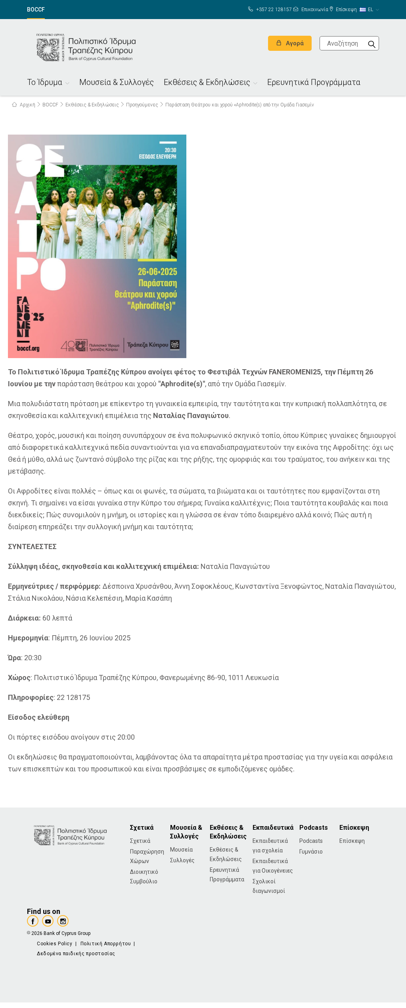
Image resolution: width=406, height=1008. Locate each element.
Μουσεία (181, 849)
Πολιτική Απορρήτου (105, 943)
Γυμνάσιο (311, 851)
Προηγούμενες (142, 105)
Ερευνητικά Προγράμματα (313, 83)
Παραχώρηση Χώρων (147, 856)
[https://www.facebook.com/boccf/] (33, 921)
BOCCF (36, 10)
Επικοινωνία (314, 9)
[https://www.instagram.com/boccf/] (63, 921)
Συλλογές (182, 860)
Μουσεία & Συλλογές (116, 83)
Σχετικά (140, 841)
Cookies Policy (54, 943)
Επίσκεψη (346, 9)
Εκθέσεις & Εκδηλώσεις (207, 83)
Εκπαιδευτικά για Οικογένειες (273, 866)
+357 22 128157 (273, 9)
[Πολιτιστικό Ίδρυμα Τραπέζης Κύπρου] (86, 47)
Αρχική (27, 105)
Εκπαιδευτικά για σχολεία (270, 846)
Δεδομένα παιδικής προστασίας (76, 953)
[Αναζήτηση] (372, 43)
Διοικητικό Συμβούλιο (144, 877)
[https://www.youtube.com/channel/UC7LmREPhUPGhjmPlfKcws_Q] (48, 921)
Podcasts (311, 841)
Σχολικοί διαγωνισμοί (269, 886)
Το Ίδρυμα (44, 83)
